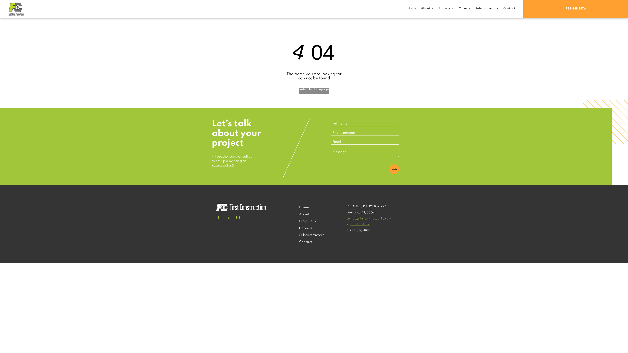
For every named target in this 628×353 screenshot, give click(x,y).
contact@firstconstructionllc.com (369, 218)
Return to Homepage (314, 89)
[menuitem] (412, 8)
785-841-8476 (223, 165)
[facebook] (218, 218)
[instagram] (238, 218)
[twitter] (228, 218)
